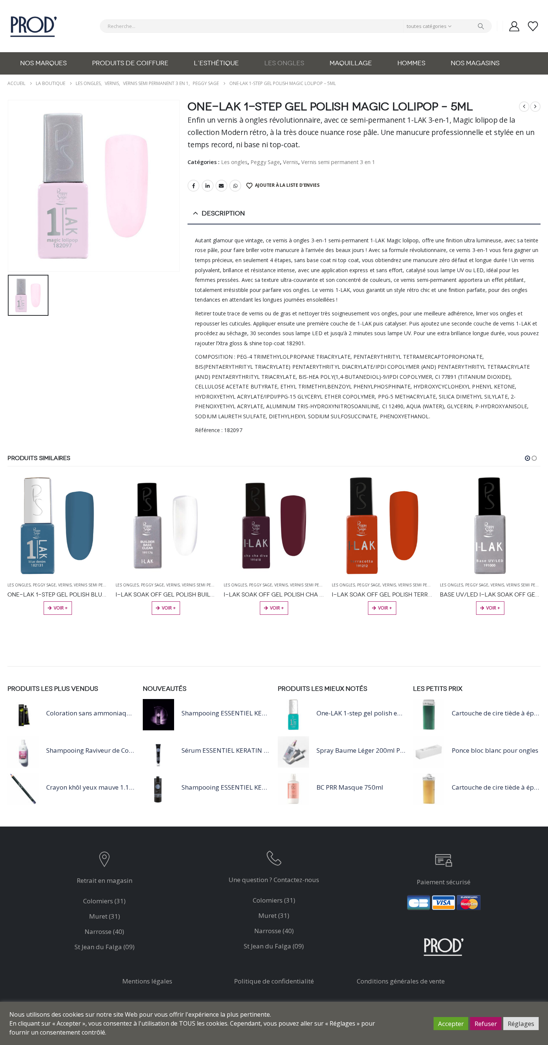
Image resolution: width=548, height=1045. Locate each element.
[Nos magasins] (104, 861)
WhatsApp (235, 186)
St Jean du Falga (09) (105, 946)
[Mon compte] (514, 26)
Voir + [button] (61, 608)
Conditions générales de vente (401, 981)
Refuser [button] (486, 1023)
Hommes (411, 63)
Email (221, 186)
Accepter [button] (451, 1023)
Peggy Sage (265, 162)
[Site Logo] (33, 26)
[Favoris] (533, 26)
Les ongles (284, 63)
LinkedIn (208, 186)
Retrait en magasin (104, 880)
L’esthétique (216, 63)
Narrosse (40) (104, 931)
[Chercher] (480, 26)
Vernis (290, 162)
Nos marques (43, 63)
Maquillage (351, 63)
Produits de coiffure (130, 63)
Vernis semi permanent (97, 585)
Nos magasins (475, 63)
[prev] (524, 106)
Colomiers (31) (104, 901)
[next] (535, 106)
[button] (527, 458)
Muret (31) (104, 916)
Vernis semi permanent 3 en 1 (338, 162)
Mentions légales (147, 981)
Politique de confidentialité (274, 981)
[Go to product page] (57, 525)
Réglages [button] (521, 1023)
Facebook (193, 186)
